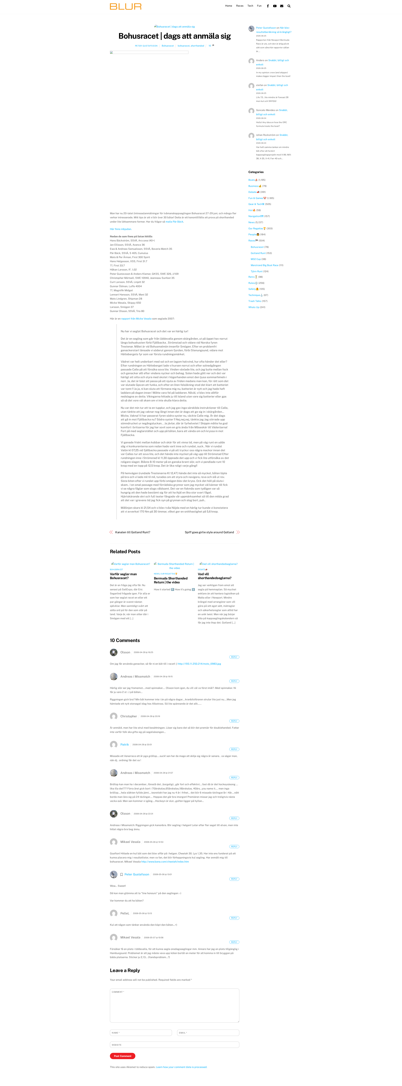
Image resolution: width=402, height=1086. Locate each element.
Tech (250, 5)
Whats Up (253, 307)
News (157, 574)
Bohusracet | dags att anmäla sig (174, 35)
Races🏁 (253, 240)
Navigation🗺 (256, 216)
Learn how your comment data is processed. (181, 1067)
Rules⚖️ (253, 283)
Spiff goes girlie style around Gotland (209, 532)
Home (228, 5)
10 (210, 45)
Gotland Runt (258, 253)
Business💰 (255, 186)
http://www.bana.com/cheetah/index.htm (165, 861)
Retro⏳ (253, 277)
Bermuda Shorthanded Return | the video (170, 580)
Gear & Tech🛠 (256, 204)
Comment (118, 992)
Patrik (124, 744)
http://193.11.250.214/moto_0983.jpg (199, 663)
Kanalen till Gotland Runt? (132, 532)
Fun (259, 5)
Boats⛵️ (253, 180)
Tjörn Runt (257, 271)
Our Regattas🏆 (168, 574)
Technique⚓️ (255, 295)
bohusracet (184, 45)
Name (116, 1033)
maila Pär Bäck (174, 221)
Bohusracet (168, 45)
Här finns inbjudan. (121, 229)
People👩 (253, 234)
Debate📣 (203, 569)
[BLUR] (125, 8)
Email (183, 1033)
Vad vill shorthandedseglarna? (214, 576)
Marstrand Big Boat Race (264, 265)
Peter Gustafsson (146, 46)
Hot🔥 (252, 210)
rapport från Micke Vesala (136, 318)
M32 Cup (256, 259)
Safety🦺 (253, 289)
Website (117, 1045)
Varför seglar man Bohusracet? (123, 576)
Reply (234, 657)
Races (239, 5)
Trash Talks (254, 301)
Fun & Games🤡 (257, 198)
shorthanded (197, 45)
